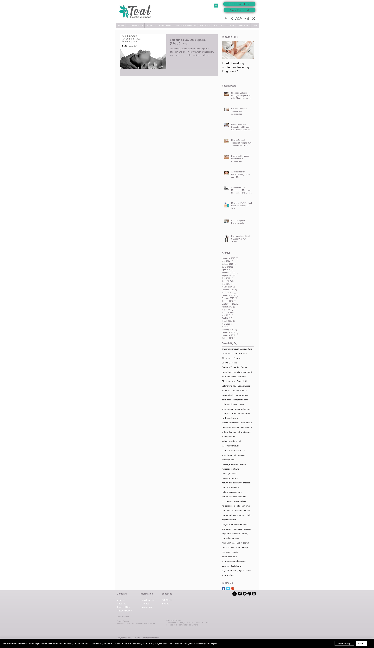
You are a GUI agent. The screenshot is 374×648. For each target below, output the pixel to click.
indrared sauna (229, 432)
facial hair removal (230, 422)
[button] (215, 5)
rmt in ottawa (228, 547)
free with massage (230, 427)
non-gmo (245, 506)
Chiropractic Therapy (231, 358)
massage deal (228, 459)
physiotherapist (229, 520)
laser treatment (229, 455)
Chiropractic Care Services (234, 353)
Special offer (242, 381)
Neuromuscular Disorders (234, 376)
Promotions (146, 607)
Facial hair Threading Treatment (237, 372)
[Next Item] (249, 50)
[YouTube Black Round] (254, 594)
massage (242, 455)
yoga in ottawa (244, 570)
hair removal (246, 427)
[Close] (370, 643)
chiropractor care (243, 409)
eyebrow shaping (230, 418)
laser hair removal (230, 446)
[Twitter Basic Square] (228, 588)
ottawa (247, 510)
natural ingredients (230, 487)
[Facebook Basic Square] (223, 588)
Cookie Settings (344, 643)
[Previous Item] (226, 50)
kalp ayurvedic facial (231, 441)
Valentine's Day (229, 386)
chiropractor (227, 409)
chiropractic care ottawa (233, 404)
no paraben (227, 506)
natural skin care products (234, 496)
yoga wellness (228, 575)
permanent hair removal (233, 515)
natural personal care (232, 492)
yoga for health (229, 570)
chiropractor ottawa (231, 413)
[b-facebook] (240, 594)
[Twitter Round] (245, 594)
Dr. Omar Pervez (229, 363)
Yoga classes (244, 386)
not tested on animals (232, 510)
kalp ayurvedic (228, 436)
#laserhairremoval (230, 349)
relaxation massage (231, 538)
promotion (226, 529)
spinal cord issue (229, 556)
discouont (245, 413)
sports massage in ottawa (234, 561)
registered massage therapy (235, 533)
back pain (226, 400)
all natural (226, 390)
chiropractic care (240, 400)
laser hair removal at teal (233, 450)
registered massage (242, 529)
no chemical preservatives (234, 501)
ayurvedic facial (240, 390)
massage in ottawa (230, 469)
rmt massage (242, 547)
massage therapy (230, 478)
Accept (361, 643)
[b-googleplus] (249, 594)
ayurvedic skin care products (235, 395)
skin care (226, 552)
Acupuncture (246, 349)
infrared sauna (244, 432)
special (235, 552)
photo (248, 515)
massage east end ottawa (234, 464)
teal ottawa (236, 566)
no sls (237, 506)
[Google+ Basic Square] (232, 588)
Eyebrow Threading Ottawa (234, 367)
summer (226, 566)
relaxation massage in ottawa (235, 543)
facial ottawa (246, 422)
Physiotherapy (228, 381)
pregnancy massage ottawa (234, 524)
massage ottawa (229, 473)
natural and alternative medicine (237, 483)
